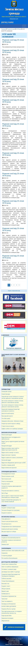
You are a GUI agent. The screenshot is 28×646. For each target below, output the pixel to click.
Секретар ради (6, 394)
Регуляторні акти (6, 524)
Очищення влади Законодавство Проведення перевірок (11, 575)
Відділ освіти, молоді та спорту (10, 452)
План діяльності (6, 519)
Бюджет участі (6, 586)
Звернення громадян (7, 618)
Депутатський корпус (8, 413)
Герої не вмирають (7, 601)
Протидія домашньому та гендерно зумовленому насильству (12, 612)
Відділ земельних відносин (9, 467)
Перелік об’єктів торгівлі (8, 609)
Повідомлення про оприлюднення (11, 526)
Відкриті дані (5, 591)
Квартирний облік (6, 615)
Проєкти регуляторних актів (10, 521)
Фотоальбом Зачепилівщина (9, 558)
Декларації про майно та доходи (11, 572)
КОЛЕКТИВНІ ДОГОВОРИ (9, 606)
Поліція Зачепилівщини (8, 581)
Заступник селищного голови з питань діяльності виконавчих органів (12, 401)
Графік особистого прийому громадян (12, 428)
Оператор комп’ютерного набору (11, 423)
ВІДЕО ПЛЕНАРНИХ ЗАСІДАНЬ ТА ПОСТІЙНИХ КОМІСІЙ (11, 500)
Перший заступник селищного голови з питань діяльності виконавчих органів (13, 397)
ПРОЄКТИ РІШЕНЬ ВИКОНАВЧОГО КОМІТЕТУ (11, 487)
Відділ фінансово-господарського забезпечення (11, 438)
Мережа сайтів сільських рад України (14, 644)
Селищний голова (6, 391)
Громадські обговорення (8, 604)
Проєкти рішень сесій (8, 476)
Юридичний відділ (7, 445)
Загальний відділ (6, 460)
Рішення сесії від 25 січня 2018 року (13, 41)
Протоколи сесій (6, 479)
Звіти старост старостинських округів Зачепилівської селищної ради (12, 496)
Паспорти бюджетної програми (10, 510)
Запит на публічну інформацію (10, 566)
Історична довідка (7, 555)
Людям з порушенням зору (14, 290)
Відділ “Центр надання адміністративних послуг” (13, 442)
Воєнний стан (5, 583)
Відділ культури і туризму (9, 455)
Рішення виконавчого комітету (10, 490)
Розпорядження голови (8, 473)
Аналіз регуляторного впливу (10, 529)
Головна (3, 29)
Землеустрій (5, 544)
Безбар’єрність (6, 593)
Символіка (4, 553)
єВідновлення (5, 620)
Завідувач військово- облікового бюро (12, 421)
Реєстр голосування (7, 481)
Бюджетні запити (7, 513)
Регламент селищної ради (9, 569)
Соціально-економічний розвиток (11, 537)
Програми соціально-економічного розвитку (11, 541)
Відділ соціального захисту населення (12, 457)
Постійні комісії (6, 418)
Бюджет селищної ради (8, 507)
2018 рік (18, 29)
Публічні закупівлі (6, 578)
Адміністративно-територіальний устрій (13, 550)
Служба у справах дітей (8, 465)
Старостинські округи (8, 426)
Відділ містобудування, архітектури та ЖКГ (14, 462)
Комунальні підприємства (9, 596)
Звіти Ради (5, 493)
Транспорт (5, 598)
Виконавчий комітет (7, 416)
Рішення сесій (11, 29)
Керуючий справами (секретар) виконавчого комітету (10, 410)
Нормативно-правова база (9, 564)
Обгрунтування (6, 588)
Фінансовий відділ (7, 434)
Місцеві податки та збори (9, 531)
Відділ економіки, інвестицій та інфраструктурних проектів (10, 449)
